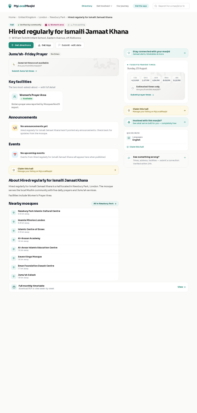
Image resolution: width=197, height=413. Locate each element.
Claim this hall (137, 147)
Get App (46, 45)
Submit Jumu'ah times (23, 71)
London (43, 17)
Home (12, 17)
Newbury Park (57, 17)
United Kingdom (27, 17)
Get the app (141, 6)
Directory (87, 6)
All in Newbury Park (104, 203)
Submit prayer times (141, 95)
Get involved (103, 6)
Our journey (123, 6)
